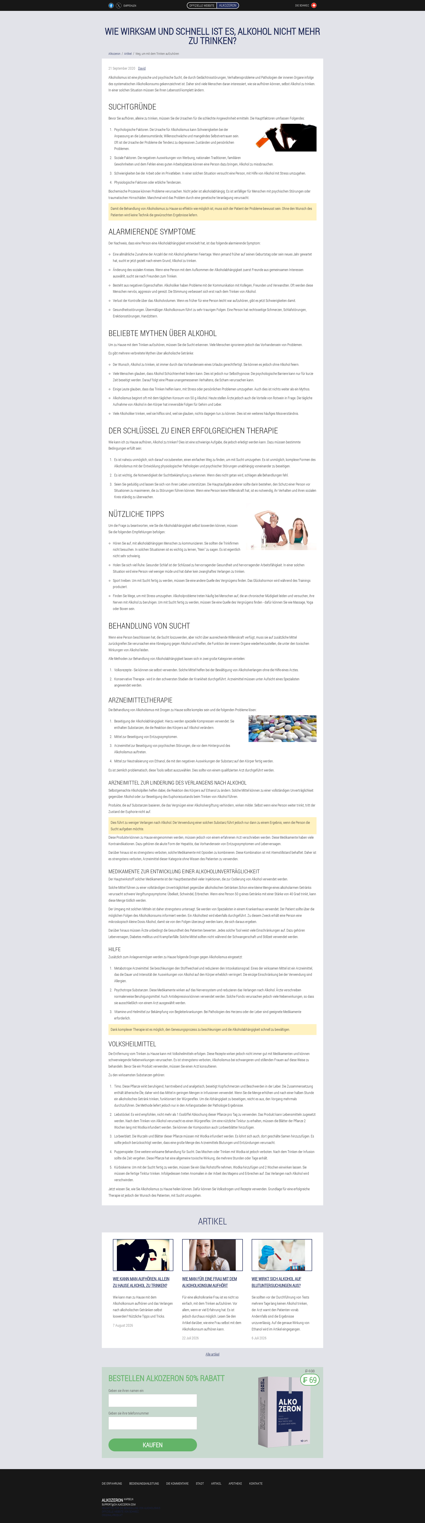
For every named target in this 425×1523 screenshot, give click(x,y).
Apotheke (235, 1483)
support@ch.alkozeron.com (118, 1504)
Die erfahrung (112, 1483)
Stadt (200, 1483)
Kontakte (256, 1483)
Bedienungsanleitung (144, 1483)
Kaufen (153, 1445)
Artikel (216, 1483)
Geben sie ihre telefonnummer (128, 1413)
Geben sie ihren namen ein (126, 1390)
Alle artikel (212, 1354)
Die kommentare (177, 1483)
